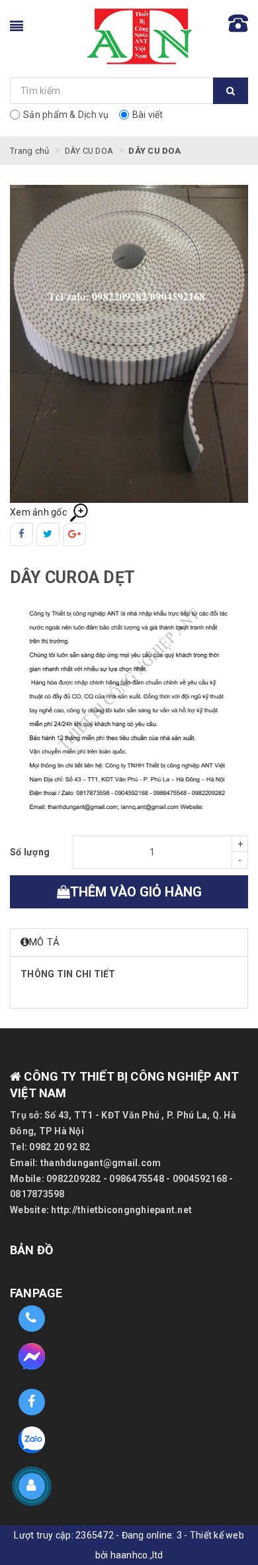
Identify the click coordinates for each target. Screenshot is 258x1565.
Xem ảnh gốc (39, 512)
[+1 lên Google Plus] (74, 534)
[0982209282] (31, 1319)
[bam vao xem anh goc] (129, 343)
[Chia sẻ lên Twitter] (48, 534)
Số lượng (30, 852)
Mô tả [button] (44, 942)
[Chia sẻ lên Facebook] (21, 534)
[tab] (129, 942)
